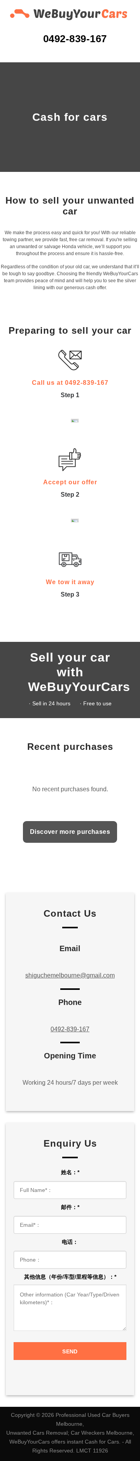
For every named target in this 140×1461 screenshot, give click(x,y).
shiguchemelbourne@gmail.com (70, 975)
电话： (70, 1242)
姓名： (70, 1172)
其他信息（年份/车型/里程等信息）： (70, 1277)
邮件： (70, 1207)
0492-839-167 (70, 1029)
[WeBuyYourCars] (70, 13)
